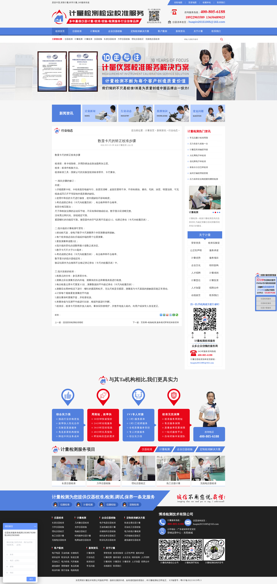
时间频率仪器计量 (83, 536)
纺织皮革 (56, 557)
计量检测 (95, 31)
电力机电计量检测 (132, 531)
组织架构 (214, 265)
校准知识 (91, 562)
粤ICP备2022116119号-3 (190, 580)
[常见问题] (207, 113)
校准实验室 (214, 243)
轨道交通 (75, 557)
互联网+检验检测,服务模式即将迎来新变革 (160, 322)
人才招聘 (196, 273)
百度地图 (192, 2)
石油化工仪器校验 (132, 527)
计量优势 (196, 258)
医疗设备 (65, 570)
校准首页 (60, 31)
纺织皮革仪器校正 (108, 536)
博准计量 (84, 580)
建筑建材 (56, 566)
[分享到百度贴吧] (171, 315)
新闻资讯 (180, 31)
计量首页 (149, 130)
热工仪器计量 (58, 536)
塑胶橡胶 (65, 566)
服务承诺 (214, 250)
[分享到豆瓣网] (174, 315)
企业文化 (196, 265)
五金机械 (65, 553)
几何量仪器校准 (82, 523)
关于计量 (198, 31)
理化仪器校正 (138, 39)
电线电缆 (75, 570)
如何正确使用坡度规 (199, 173)
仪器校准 (77, 31)
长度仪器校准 (110, 39)
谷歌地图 (178, 2)
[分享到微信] (177, 315)
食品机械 (75, 566)
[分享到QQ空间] (164, 315)
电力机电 (65, 562)
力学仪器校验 (124, 39)
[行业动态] (135, 113)
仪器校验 (98, 39)
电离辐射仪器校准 (83, 540)
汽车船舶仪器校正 (132, 536)
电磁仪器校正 (81, 531)
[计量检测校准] (59, 17)
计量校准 (88, 39)
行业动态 (173, 130)
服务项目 (214, 258)
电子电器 (56, 553)
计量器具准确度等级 (199, 150)
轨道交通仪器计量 (132, 523)
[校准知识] (171, 113)
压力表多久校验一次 (199, 144)
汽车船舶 (75, 562)
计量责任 (196, 280)
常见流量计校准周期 (199, 138)
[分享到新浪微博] (167, 315)
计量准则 (214, 273)
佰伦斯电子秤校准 (198, 161)
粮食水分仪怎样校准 (199, 167)
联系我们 (221, 2)
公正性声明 (196, 250)
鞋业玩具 (65, 557)
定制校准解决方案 (140, 31)
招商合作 (214, 288)
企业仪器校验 (115, 31)
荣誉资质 (196, 243)
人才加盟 (196, 288)
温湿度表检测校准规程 (73, 322)
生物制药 (75, 553)
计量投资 (214, 280)
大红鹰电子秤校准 (198, 155)
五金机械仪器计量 (108, 527)
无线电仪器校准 (152, 39)
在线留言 (196, 295)
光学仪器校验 (81, 527)
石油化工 (56, 562)
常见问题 (91, 566)
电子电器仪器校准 (108, 523)
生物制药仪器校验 (108, 531)
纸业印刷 (56, 570)
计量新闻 (91, 553)
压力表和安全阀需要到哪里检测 (204, 179)
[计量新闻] (99, 113)
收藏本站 (207, 2)
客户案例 (162, 31)
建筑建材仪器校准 (132, 540)
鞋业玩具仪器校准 (108, 540)
